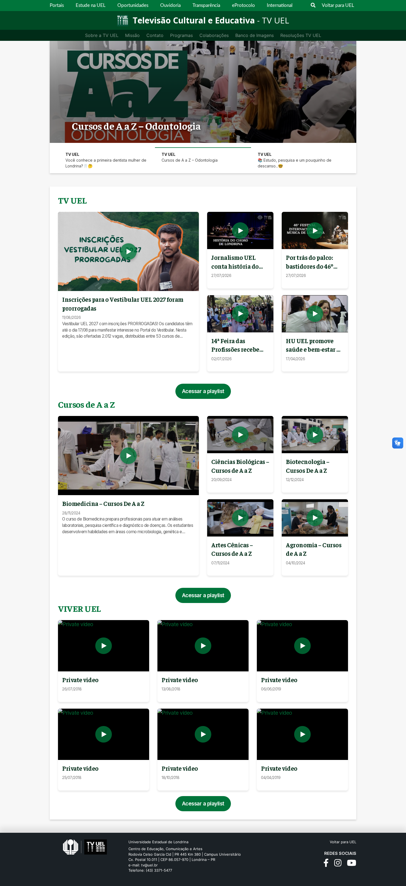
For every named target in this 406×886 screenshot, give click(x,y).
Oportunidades (132, 5)
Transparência (206, 5)
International (279, 5)
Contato (155, 35)
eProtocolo (243, 5)
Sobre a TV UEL (101, 35)
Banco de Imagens (254, 35)
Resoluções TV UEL (300, 35)
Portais (57, 5)
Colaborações (214, 35)
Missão (132, 35)
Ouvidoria (170, 5)
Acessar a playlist (203, 391)
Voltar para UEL (338, 5)
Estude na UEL (91, 5)
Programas (181, 35)
